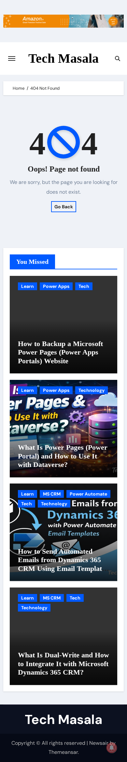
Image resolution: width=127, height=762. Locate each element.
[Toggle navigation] (12, 58)
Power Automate (88, 494)
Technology (91, 390)
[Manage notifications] (111, 748)
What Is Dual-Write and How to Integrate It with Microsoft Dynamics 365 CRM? (63, 663)
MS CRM (52, 494)
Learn (27, 286)
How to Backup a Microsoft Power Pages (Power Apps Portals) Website (60, 352)
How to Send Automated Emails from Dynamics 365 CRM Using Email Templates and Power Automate (63, 564)
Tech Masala (63, 58)
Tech (83, 286)
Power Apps (56, 286)
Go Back (63, 207)
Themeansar (63, 752)
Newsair (98, 743)
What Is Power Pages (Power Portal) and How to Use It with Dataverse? (62, 456)
